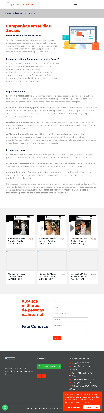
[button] (5, 407)
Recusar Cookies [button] (74, 407)
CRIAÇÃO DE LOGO (81, 382)
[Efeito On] (20, 4)
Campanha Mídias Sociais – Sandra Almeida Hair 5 (79, 241)
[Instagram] (44, 376)
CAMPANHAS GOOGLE (83, 379)
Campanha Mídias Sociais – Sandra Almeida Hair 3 (47, 276)
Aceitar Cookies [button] (92, 407)
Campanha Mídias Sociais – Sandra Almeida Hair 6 (47, 241)
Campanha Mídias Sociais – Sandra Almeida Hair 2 (79, 276)
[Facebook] (39, 376)
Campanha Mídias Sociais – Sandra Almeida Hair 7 (16, 241)
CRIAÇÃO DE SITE (80, 363)
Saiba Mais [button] (87, 402)
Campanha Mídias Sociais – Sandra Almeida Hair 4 (16, 276)
